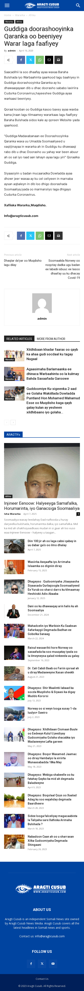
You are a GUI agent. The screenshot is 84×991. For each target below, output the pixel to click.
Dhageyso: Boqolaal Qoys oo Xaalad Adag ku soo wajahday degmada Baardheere (52, 799)
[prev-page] (6, 422)
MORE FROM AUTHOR (51, 338)
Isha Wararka (12, 513)
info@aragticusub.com (50, 936)
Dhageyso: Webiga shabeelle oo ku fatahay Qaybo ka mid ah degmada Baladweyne (51, 779)
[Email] (49, 60)
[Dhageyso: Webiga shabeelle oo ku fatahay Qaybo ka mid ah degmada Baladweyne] (14, 780)
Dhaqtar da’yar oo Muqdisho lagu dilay (23, 263)
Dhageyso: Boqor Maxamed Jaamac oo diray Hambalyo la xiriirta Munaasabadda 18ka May (52, 758)
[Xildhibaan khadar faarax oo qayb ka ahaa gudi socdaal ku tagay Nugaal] (14, 354)
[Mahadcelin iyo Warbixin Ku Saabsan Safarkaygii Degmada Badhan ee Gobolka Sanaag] (14, 631)
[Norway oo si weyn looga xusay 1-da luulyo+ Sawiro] (14, 713)
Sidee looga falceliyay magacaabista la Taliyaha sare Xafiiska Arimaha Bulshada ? (52, 820)
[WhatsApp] (40, 60)
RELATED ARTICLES (19, 338)
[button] (6, 5)
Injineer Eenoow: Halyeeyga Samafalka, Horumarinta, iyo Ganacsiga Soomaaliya (42, 506)
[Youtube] (53, 964)
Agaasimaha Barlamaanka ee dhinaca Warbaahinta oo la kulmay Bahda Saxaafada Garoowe (53, 374)
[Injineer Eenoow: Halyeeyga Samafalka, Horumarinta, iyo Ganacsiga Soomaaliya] (42, 470)
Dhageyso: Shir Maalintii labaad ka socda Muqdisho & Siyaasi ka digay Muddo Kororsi (51, 692)
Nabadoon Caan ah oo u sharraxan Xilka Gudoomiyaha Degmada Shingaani (51, 840)
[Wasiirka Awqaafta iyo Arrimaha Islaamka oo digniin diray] (14, 567)
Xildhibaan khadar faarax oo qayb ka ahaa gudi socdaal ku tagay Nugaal (52, 354)
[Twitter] (30, 60)
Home (7, 15)
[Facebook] (21, 60)
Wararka (20, 15)
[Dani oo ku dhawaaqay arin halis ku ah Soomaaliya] (14, 611)
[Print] (58, 60)
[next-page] (13, 422)
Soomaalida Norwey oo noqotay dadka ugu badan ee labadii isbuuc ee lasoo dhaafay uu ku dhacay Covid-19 (62, 269)
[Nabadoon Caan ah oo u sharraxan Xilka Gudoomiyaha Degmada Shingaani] (14, 842)
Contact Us (42, 979)
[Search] (78, 5)
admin (12, 50)
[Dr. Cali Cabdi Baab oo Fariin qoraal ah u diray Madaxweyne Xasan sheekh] (14, 673)
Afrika (32, 15)
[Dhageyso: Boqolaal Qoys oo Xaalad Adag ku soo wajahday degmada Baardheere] (14, 800)
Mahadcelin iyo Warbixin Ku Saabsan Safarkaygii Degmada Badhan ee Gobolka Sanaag (52, 630)
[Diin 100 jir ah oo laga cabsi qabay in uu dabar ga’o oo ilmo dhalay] (14, 546)
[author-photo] (42, 313)
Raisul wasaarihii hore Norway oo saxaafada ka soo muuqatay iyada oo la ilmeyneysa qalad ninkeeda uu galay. (54, 651)
